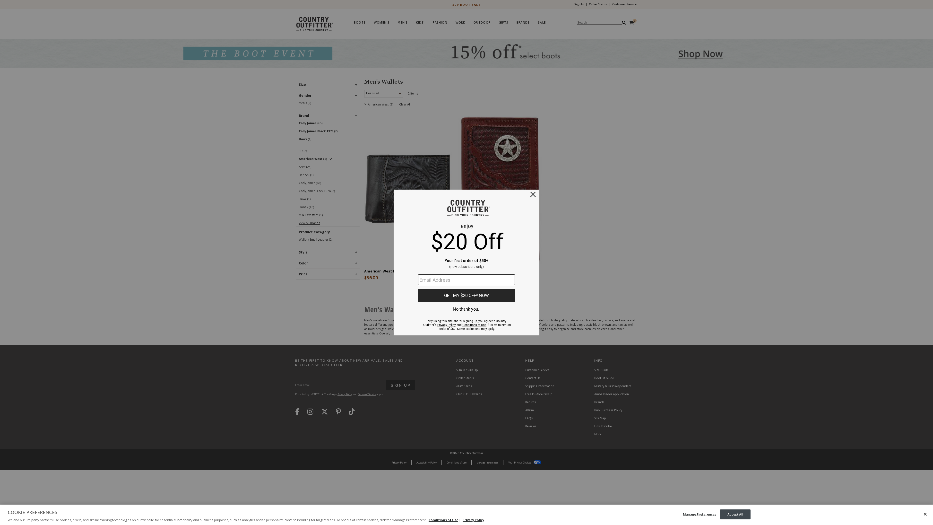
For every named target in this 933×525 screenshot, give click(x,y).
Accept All (735, 514)
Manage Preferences (699, 514)
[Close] (925, 514)
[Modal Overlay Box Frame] (466, 262)
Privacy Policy (473, 520)
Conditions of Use (443, 520)
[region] (466, 515)
